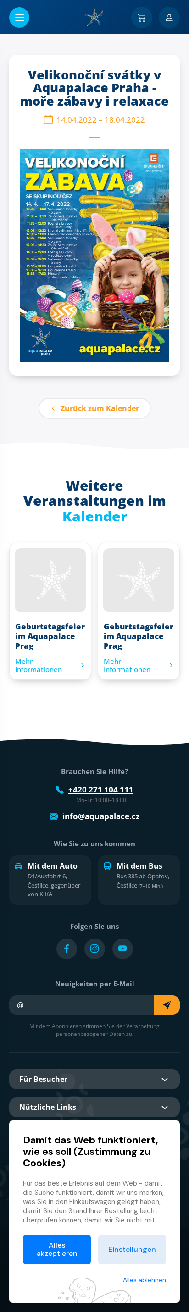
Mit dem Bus (139, 866)
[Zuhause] (94, 17)
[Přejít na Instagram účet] (94, 949)
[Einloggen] (169, 17)
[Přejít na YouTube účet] (122, 949)
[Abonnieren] (167, 1005)
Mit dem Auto (53, 866)
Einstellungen (132, 1249)
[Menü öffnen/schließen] (19, 17)
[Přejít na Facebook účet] (66, 949)
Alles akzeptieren (57, 1249)
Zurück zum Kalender (100, 408)
